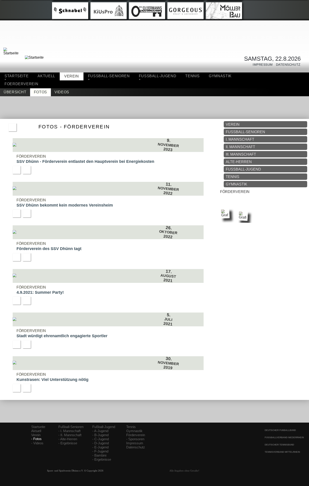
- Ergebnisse (67, 443)
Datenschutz (287, 64)
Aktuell (46, 76)
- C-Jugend (100, 439)
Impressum (261, 64)
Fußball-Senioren (70, 427)
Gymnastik (220, 76)
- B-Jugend (100, 435)
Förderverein (135, 435)
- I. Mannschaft (69, 431)
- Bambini (99, 455)
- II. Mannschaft (69, 435)
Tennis (192, 76)
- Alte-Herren (67, 439)
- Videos (37, 443)
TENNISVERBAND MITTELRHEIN (282, 452)
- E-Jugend (100, 447)
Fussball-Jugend (157, 76)
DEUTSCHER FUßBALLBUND (280, 430)
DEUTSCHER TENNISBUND (279, 444)
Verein (35, 435)
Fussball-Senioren (109, 76)
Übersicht (15, 92)
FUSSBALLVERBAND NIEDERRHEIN (284, 437)
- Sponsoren (135, 439)
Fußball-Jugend (103, 427)
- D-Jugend (100, 443)
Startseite (17, 76)
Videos (62, 92)
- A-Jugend (100, 431)
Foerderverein (21, 84)
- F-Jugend (100, 451)
